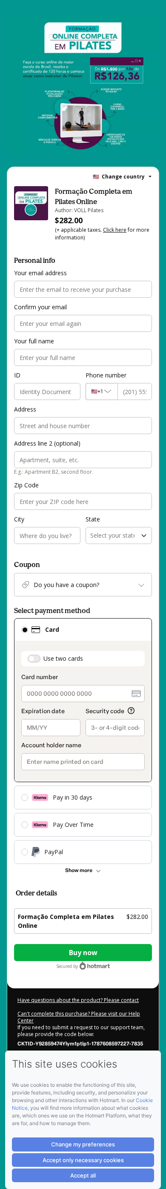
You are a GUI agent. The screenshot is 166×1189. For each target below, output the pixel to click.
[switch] (34, 658)
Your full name (34, 341)
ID (17, 375)
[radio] (24, 629)
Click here (114, 229)
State (93, 519)
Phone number (106, 375)
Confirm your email (40, 307)
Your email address (40, 273)
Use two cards (63, 658)
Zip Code (26, 485)
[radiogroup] (83, 741)
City (19, 519)
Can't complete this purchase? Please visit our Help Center (78, 1017)
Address (25, 409)
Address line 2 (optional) (47, 443)
